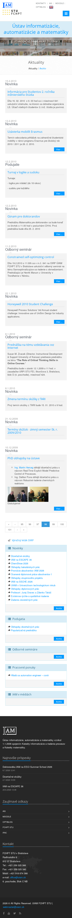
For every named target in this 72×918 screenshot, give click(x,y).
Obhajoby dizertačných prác (25, 626)
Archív (42, 68)
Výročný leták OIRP (23, 540)
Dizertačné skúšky (20, 556)
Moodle (59, 3)
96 (30, 524)
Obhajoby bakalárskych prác (25, 567)
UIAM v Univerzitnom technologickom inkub (33, 585)
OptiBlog (41, 6)
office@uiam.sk (18, 877)
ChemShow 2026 (19, 563)
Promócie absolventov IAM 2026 (27, 570)
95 (22, 524)
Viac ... (59, 149)
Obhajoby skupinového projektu (27, 578)
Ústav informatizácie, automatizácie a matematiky (36, 28)
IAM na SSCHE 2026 (22, 581)
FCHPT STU (8, 827)
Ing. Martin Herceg (24, 467)
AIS (50, 3)
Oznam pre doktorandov (24, 216)
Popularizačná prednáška (24, 630)
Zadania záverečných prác (24, 599)
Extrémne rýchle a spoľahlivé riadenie (30, 596)
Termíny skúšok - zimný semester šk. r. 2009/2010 (33, 431)
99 (53, 524)
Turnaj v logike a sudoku (23, 172)
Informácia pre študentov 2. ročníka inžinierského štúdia (31, 93)
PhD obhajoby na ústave (24, 458)
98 (45, 524)
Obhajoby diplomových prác (25, 588)
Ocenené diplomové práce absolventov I (31, 574)
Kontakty (41, 3)
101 (10, 529)
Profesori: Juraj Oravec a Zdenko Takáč (31, 592)
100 (62, 524)
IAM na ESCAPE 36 (21, 559)
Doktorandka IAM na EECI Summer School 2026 (27, 766)
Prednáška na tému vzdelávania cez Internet (31, 346)
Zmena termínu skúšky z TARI (26, 399)
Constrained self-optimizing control (31, 257)
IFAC (5, 832)
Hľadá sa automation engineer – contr (30, 675)
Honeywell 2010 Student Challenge (30, 304)
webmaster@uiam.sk (13, 907)
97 (38, 524)
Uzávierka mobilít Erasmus (25, 132)
